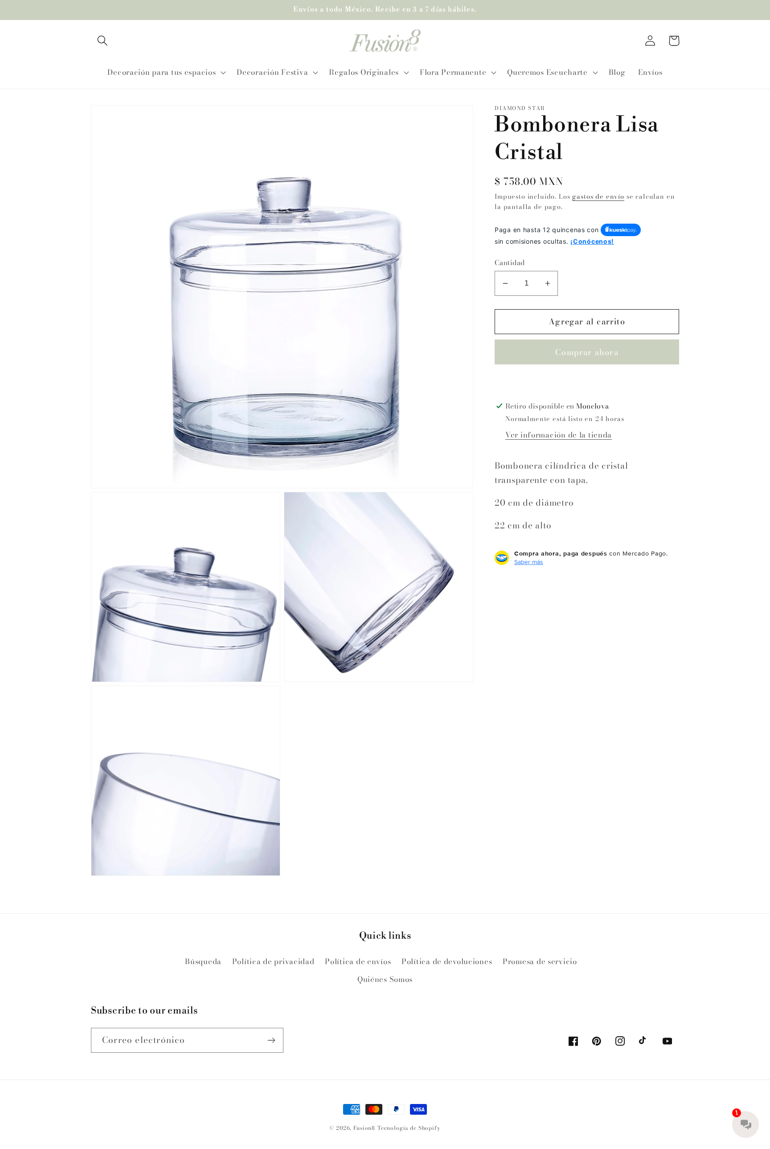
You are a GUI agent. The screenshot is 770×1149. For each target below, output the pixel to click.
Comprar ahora (586, 352)
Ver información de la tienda (558, 435)
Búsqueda (203, 961)
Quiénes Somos (385, 979)
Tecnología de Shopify (409, 1128)
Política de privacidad (273, 961)
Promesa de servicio (540, 961)
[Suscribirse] (271, 1040)
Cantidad (510, 262)
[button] (103, 41)
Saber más (528, 561)
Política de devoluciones (446, 961)
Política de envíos (358, 961)
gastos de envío (598, 196)
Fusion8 (364, 1128)
